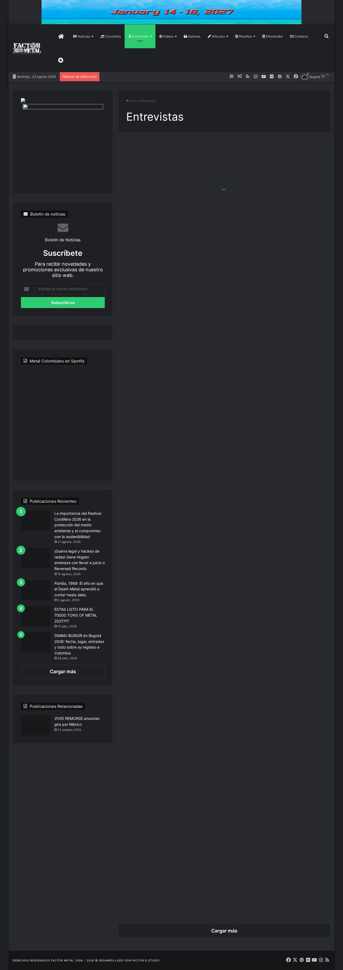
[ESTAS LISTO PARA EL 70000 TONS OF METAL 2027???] (35, 616)
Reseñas (245, 36)
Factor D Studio (146, 960)
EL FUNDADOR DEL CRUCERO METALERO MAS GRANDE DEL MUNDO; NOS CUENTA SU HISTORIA (168, 716)
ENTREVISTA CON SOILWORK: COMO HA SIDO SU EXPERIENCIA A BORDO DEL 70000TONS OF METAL (279, 498)
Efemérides (274, 36)
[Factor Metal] (27, 48)
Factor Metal (62, 960)
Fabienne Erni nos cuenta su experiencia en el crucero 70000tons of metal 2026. (168, 200)
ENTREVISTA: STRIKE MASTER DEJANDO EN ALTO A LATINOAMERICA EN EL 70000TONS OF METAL (168, 458)
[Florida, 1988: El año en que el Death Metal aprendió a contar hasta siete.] (35, 590)
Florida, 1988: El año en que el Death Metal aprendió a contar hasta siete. (78, 589)
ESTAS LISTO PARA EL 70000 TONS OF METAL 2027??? (75, 615)
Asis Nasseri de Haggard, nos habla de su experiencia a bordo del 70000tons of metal (279, 329)
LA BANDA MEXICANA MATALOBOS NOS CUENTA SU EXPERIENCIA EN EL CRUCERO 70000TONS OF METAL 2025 (167, 882)
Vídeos (167, 36)
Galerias (193, 36)
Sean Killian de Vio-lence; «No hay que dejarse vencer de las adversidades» (279, 591)
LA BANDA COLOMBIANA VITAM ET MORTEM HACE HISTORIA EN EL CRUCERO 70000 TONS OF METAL (277, 240)
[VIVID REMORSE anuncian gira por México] (35, 725)
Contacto (300, 36)
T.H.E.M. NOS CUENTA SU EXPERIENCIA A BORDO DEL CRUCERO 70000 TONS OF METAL (168, 627)
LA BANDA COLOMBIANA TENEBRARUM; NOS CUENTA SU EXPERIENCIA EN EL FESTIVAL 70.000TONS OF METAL (276, 752)
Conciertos (112, 36)
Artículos (218, 36)
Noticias (83, 36)
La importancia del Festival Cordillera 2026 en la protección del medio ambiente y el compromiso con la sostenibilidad (77, 525)
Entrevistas (140, 36)
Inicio (133, 101)
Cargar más (63, 671)
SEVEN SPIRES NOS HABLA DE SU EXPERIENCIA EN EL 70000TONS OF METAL (167, 373)
